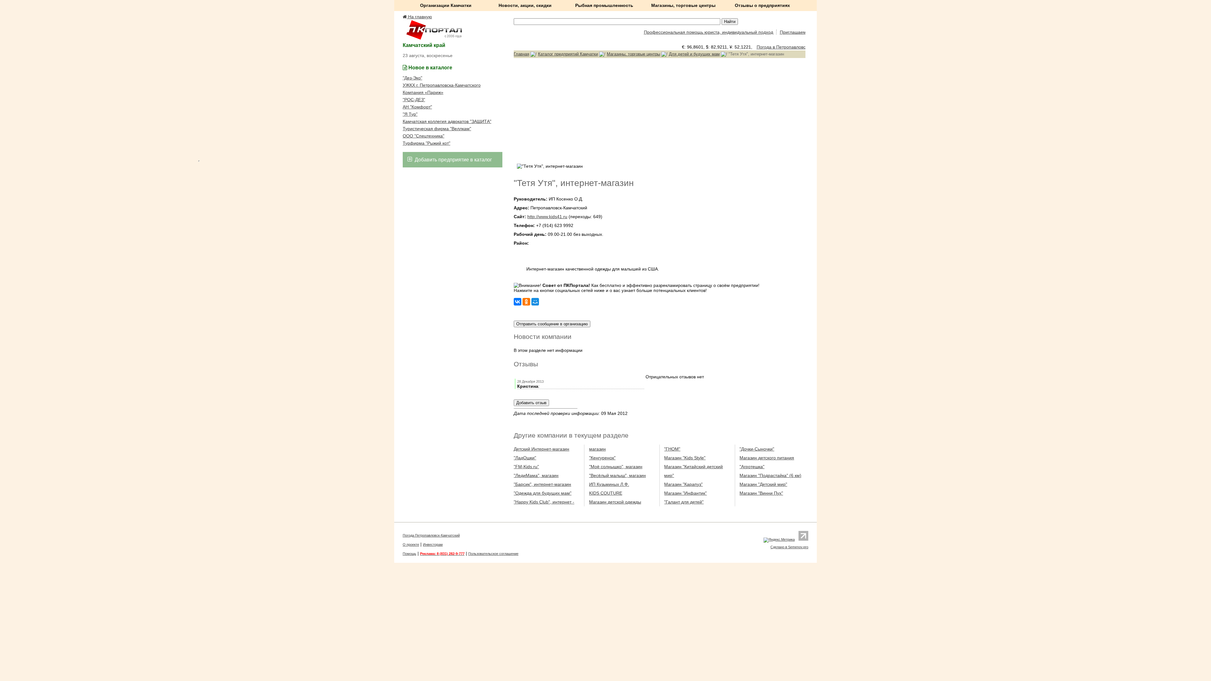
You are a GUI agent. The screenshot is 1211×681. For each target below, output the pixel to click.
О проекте (411, 544)
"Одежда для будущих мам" (542, 493)
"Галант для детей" (684, 501)
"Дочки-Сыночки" (757, 448)
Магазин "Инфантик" (685, 493)
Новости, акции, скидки (525, 5)
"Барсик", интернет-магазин (542, 484)
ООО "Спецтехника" (423, 135)
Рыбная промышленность (604, 5)
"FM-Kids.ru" (526, 466)
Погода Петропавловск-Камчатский (431, 535)
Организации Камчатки (445, 5)
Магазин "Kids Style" (684, 457)
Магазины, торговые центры (683, 5)
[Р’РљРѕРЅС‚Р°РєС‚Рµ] (517, 302)
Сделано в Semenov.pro (789, 547)
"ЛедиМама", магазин (536, 475)
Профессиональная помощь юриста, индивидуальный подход (695, 32)
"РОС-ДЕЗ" (414, 99)
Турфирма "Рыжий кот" (426, 143)
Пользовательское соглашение (493, 554)
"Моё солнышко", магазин (615, 466)
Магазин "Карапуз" (683, 484)
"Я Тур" (410, 114)
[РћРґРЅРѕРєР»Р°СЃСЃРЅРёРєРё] (526, 302)
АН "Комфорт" (417, 106)
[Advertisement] (659, 110)
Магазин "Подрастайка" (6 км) (770, 475)
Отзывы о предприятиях (762, 5)
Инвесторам (433, 544)
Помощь (409, 554)
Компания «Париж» (423, 92)
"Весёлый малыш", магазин (617, 475)
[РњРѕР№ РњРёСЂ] (535, 302)
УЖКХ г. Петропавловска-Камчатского (442, 85)
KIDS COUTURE (605, 493)
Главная (521, 54)
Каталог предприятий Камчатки (568, 54)
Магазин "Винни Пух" (761, 493)
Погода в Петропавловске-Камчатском (786, 46)
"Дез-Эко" (412, 77)
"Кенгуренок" (602, 457)
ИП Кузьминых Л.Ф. (609, 484)
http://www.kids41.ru (547, 216)
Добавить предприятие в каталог (452, 159)
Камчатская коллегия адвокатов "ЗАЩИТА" (447, 121)
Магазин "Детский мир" (763, 484)
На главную (419, 16)
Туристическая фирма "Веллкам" (437, 128)
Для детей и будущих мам (694, 54)
